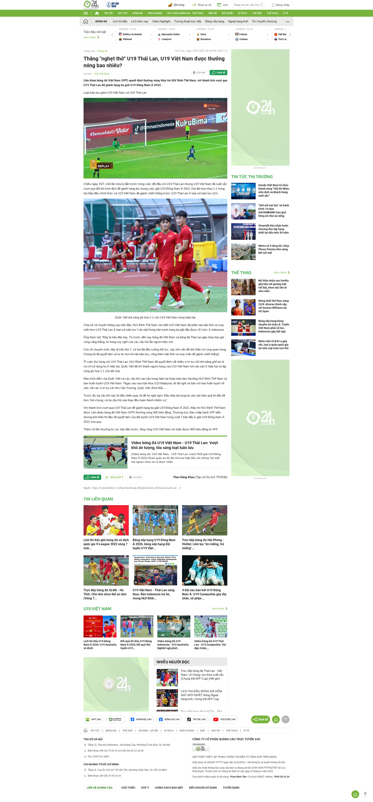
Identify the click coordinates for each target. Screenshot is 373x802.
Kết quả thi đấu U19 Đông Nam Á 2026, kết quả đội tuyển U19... (136, 645)
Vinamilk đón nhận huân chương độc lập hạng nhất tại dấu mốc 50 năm (273, 229)
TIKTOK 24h (199, 719)
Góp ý (145, 787)
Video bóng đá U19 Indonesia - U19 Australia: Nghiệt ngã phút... (173, 645)
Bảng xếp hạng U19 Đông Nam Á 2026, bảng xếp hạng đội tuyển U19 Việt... (154, 544)
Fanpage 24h (144, 719)
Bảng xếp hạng (214, 21)
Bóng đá (138, 13)
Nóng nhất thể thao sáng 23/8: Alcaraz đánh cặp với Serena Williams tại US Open (273, 306)
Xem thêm (90, 37)
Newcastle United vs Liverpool (174, 34)
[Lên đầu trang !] (365, 794)
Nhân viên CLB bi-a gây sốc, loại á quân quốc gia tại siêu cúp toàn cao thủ (273, 345)
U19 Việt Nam (101, 73)
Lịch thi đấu (120, 21)
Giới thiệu (128, 787)
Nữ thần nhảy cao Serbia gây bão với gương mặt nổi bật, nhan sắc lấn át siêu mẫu (273, 286)
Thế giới (256, 13)
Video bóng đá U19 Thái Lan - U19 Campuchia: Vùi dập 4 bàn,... (210, 645)
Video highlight (161, 21)
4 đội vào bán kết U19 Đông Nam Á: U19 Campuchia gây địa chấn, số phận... (204, 594)
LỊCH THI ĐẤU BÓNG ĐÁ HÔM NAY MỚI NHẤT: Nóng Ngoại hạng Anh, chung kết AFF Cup (201, 695)
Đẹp (202, 730)
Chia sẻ (221, 72)
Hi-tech (242, 13)
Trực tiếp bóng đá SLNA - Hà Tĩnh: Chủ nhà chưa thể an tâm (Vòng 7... (105, 594)
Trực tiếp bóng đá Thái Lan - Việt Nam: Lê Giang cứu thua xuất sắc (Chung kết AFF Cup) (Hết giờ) (202, 674)
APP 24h (96, 719)
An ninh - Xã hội (148, 730)
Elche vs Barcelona (212, 34)
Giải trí (212, 13)
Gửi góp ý (116, 477)
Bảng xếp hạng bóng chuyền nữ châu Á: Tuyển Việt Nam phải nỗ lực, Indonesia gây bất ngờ (273, 326)
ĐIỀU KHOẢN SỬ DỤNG (203, 787)
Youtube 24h (228, 719)
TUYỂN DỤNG (231, 787)
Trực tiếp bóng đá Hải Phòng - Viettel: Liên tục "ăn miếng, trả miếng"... (203, 544)
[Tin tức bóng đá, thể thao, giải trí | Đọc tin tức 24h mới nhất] (91, 4)
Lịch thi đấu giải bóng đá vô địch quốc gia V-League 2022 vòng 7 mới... (106, 544)
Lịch (225, 4)
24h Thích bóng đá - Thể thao (185, 13)
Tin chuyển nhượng (264, 21)
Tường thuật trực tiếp (187, 21)
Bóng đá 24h (172, 719)
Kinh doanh (155, 13)
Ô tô (285, 13)
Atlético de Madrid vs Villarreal (135, 34)
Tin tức (108, 13)
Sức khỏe (227, 13)
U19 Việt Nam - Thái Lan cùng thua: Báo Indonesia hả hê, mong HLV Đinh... (153, 594)
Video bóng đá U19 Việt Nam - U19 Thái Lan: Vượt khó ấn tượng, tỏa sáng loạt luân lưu (174, 445)
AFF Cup (123, 13)
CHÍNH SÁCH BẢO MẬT (169, 787)
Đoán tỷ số (204, 4)
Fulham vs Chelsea (251, 34)
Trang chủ (89, 51)
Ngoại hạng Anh (238, 21)
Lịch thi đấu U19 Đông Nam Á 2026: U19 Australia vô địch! (100, 645)
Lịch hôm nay (139, 21)
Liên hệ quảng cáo (99, 787)
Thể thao (272, 13)
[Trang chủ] (89, 21)
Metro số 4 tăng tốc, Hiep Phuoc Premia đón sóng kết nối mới (273, 249)
